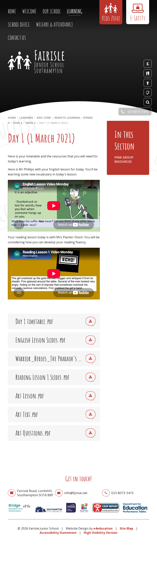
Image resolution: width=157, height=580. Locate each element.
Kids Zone (44, 117)
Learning (26, 117)
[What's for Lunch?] (148, 73)
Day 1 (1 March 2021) (53, 123)
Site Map (126, 528)
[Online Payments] (148, 64)
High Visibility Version (100, 533)
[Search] (148, 102)
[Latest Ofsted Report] (71, 513)
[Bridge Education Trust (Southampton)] (19, 513)
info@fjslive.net (75, 493)
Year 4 (17, 123)
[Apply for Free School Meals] (148, 83)
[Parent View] (84, 513)
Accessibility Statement (58, 533)
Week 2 (30, 123)
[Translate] (148, 92)
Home (12, 117)
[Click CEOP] (105, 513)
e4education (103, 528)
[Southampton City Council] (48, 513)
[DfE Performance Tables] (135, 513)
